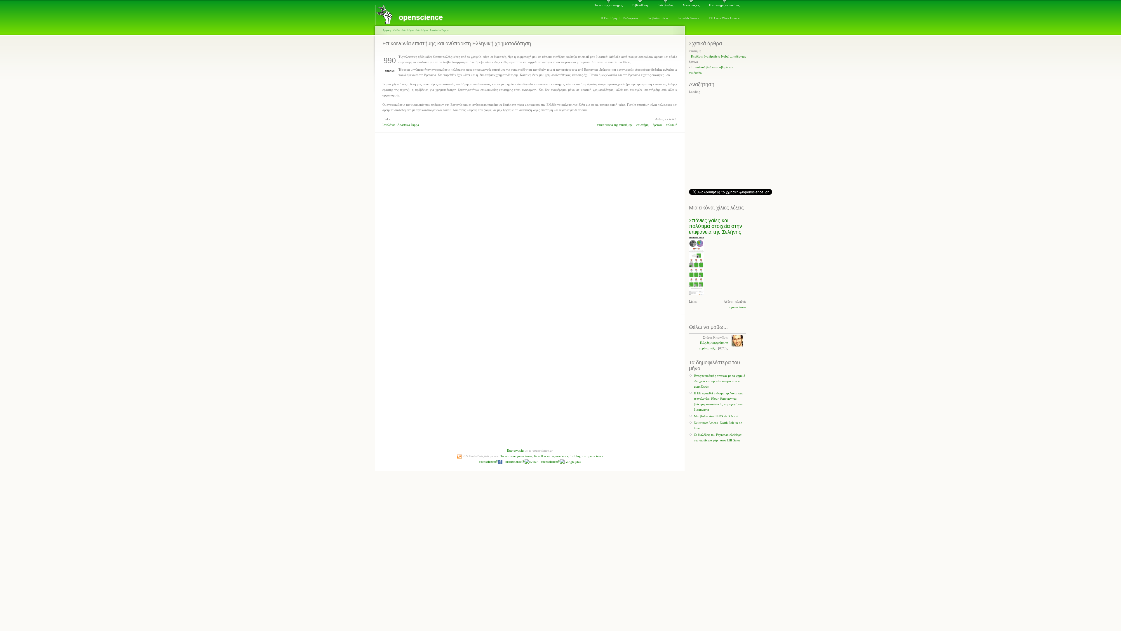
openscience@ (488, 461)
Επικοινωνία (515, 450)
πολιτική (671, 124)
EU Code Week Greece (724, 18)
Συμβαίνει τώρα (657, 18)
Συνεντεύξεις (691, 5)
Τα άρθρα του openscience (551, 456)
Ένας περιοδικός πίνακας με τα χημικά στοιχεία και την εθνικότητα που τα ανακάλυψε (719, 381)
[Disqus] (529, 208)
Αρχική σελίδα (391, 30)
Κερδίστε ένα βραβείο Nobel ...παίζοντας (718, 56)
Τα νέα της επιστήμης (608, 5)
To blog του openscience (586, 456)
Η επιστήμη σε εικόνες (724, 5)
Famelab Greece (688, 18)
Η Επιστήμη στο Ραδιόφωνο (619, 18)
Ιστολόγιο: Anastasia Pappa (432, 30)
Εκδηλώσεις (665, 5)
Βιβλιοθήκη (640, 5)
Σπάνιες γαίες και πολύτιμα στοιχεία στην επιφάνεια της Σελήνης (715, 226)
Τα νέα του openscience (516, 456)
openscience (738, 307)
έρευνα (657, 124)
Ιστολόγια (408, 30)
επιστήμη (642, 124)
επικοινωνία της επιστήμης (614, 124)
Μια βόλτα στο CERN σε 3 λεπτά (716, 416)
